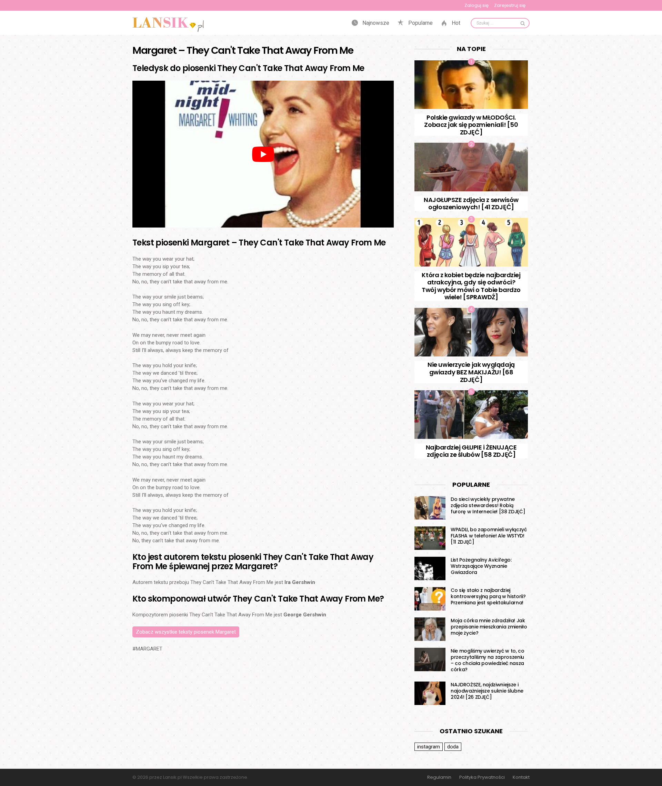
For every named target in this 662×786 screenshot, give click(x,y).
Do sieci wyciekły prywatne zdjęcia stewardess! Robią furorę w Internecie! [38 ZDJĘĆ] (488, 505)
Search (523, 23)
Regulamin (439, 777)
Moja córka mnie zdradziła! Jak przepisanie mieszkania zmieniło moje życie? (489, 626)
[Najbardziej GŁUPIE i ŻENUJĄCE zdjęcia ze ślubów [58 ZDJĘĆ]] (471, 414)
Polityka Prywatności (482, 777)
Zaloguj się (476, 5)
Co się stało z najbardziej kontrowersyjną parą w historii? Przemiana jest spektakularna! (488, 596)
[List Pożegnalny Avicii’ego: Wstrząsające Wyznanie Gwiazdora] (429, 568)
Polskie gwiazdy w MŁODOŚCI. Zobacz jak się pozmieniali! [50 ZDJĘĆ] (471, 125)
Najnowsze (375, 23)
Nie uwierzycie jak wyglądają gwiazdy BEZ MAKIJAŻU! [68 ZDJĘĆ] (471, 372)
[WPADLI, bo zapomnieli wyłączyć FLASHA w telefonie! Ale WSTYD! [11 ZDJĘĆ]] (429, 538)
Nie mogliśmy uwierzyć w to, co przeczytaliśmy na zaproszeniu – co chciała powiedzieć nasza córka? (487, 660)
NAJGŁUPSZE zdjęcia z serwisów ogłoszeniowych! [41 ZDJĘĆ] (471, 203)
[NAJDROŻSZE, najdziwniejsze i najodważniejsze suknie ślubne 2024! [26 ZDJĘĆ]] (429, 693)
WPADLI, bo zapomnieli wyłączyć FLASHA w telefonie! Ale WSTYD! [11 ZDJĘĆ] (489, 535)
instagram (428, 747)
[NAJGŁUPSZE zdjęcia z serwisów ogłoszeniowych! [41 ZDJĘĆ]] (471, 167)
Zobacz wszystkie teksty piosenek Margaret (186, 632)
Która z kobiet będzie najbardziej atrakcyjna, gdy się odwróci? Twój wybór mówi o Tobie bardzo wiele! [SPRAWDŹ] (471, 286)
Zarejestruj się (509, 5)
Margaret (149, 649)
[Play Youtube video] (263, 154)
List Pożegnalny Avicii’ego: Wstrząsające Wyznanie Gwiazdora (481, 566)
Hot (455, 23)
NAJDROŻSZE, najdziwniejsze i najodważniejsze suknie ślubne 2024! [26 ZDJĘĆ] (487, 691)
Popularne (420, 23)
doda (453, 747)
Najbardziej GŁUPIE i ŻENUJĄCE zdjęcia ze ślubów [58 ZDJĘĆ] (471, 451)
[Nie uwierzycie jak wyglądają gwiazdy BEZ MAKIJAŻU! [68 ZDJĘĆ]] (471, 332)
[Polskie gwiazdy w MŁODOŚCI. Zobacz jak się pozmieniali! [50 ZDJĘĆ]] (471, 84)
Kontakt (521, 777)
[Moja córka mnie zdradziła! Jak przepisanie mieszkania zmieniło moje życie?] (429, 629)
